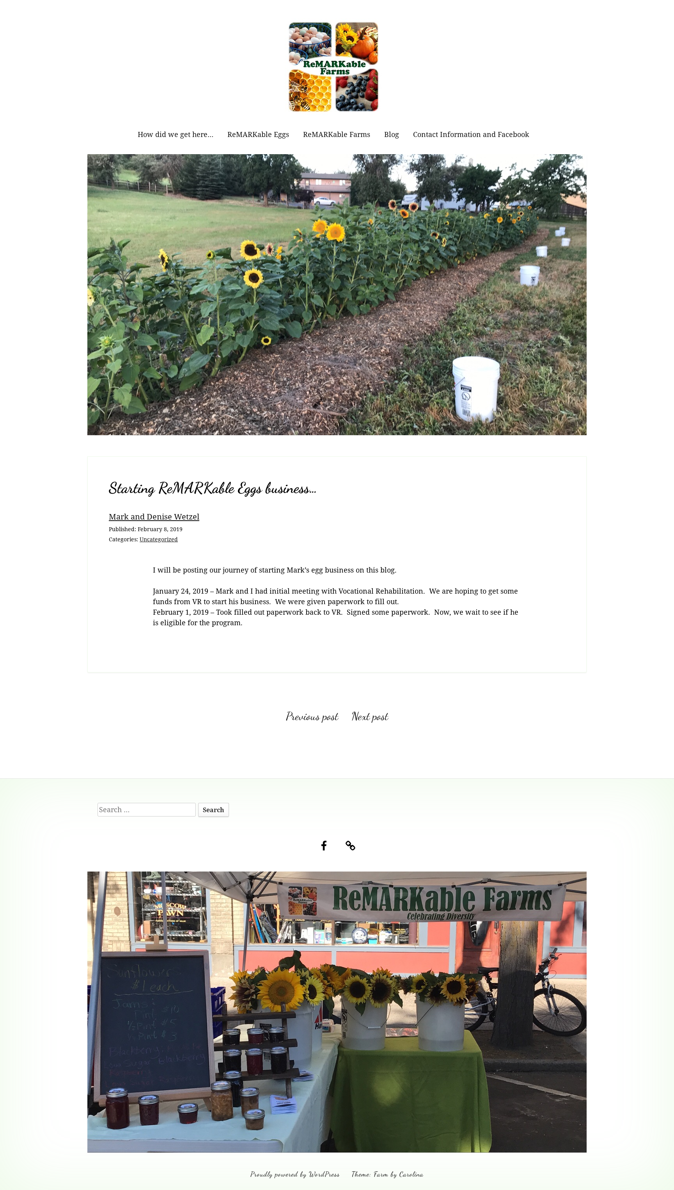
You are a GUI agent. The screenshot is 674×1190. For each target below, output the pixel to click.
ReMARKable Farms (336, 134)
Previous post (312, 716)
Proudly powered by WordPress (295, 1174)
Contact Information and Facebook (471, 134)
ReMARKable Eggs (258, 134)
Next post (369, 716)
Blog (391, 134)
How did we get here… (175, 134)
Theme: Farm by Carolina (387, 1174)
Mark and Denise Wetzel (154, 516)
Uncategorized (159, 539)
